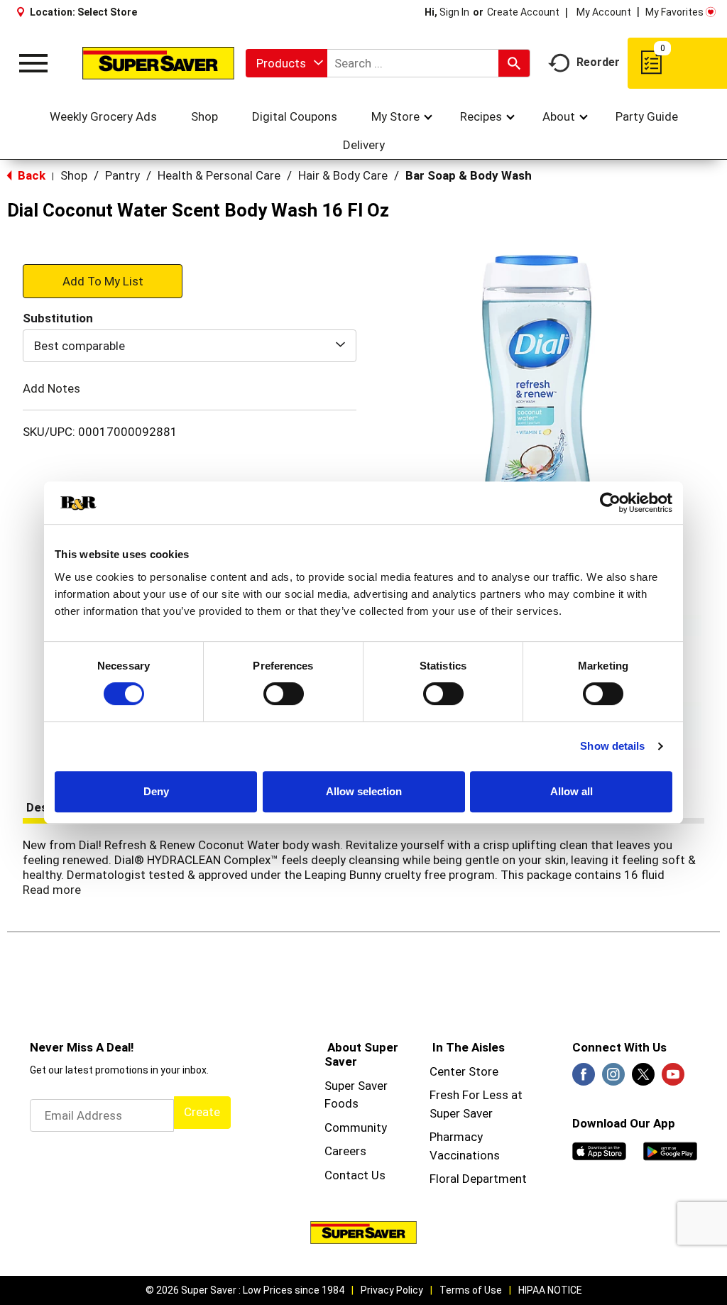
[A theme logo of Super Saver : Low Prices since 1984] (158, 63)
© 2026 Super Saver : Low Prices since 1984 (245, 1290)
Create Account (523, 12)
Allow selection (364, 791)
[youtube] (673, 1078)
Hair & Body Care (343, 175)
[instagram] (613, 1078)
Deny (156, 791)
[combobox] (286, 63)
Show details (612, 746)
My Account (603, 12)
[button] (102, 280)
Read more (52, 890)
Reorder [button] (598, 62)
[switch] (283, 693)
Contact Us (355, 1175)
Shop (73, 175)
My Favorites (674, 12)
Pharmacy (456, 1137)
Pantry (122, 175)
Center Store (464, 1071)
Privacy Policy (392, 1290)
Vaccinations (465, 1155)
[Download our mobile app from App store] (599, 1150)
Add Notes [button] (51, 388)
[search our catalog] (514, 63)
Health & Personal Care (219, 175)
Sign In (454, 12)
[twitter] (643, 1078)
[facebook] (583, 1078)
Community (355, 1127)
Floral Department (478, 1179)
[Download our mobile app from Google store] (670, 1150)
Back (30, 175)
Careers (345, 1151)
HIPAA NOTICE (550, 1290)
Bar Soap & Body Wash (468, 175)
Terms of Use (470, 1290)
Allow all (571, 791)
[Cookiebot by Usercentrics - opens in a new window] (610, 502)
